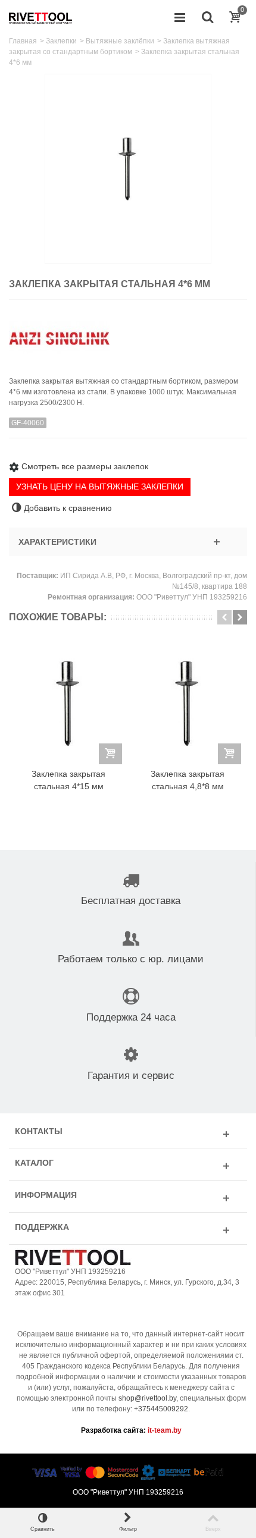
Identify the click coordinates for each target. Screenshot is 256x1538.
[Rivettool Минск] (40, 17)
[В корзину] (110, 753)
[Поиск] (207, 17)
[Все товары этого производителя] (128, 334)
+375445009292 (161, 1409)
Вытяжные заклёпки (120, 41)
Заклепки (61, 41)
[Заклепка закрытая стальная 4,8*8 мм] (187, 703)
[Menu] (179, 17)
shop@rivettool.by (147, 1398)
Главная (23, 41)
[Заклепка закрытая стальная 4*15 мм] (68, 703)
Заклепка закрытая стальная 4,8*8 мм (187, 780)
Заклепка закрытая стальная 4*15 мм (68, 780)
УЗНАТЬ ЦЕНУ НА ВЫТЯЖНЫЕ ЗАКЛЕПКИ (99, 486)
